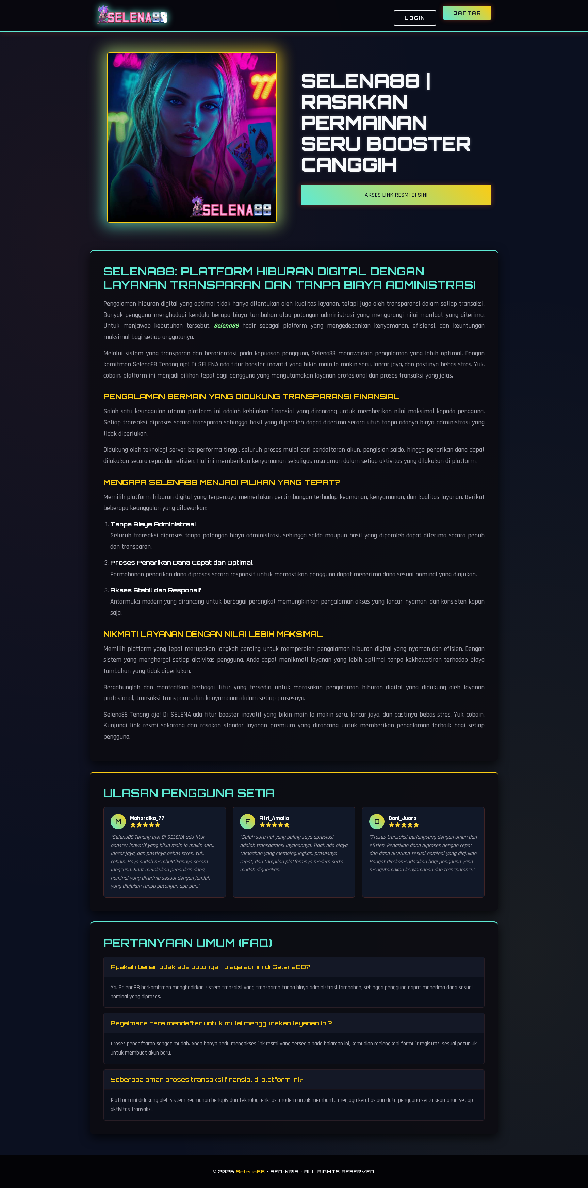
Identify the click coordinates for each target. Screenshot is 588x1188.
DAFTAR (467, 13)
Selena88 (226, 326)
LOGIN (415, 18)
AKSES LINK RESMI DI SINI (396, 195)
